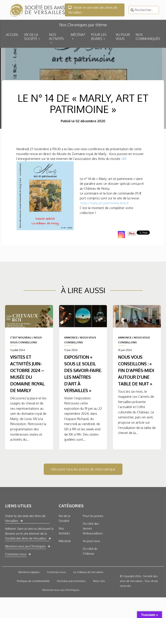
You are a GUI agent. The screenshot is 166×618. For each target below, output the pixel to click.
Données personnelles (71, 581)
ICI (124, 159)
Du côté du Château (90, 551)
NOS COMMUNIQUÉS (148, 37)
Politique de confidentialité (33, 581)
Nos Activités (64, 531)
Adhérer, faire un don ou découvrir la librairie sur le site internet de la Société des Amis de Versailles (29, 533)
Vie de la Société (64, 518)
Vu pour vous (91, 541)
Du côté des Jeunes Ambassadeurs (93, 528)
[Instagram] (121, 234)
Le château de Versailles (88, 572)
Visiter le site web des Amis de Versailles (92, 9)
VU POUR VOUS (123, 37)
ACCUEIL (12, 35)
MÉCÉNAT (78, 35)
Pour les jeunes (93, 516)
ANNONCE (71, 337)
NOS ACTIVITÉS (56, 37)
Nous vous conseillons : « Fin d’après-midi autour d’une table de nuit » (136, 370)
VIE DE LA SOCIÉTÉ (31, 37)
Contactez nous (56, 572)
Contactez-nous (15, 554)
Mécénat (65, 541)
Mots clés (99, 581)
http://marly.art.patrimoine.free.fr (105, 203)
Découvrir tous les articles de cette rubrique (83, 469)
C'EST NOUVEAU (20, 337)
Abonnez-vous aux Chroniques (25, 546)
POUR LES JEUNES (98, 37)
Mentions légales (29, 572)
